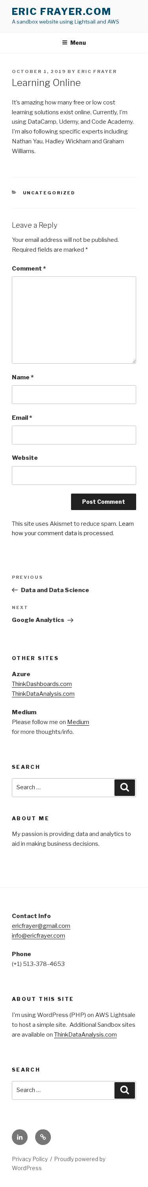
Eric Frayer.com (61, 11)
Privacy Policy (30, 1159)
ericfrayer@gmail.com (41, 925)
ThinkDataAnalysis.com (43, 693)
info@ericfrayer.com (38, 935)
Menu (78, 42)
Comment (29, 268)
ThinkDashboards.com (42, 684)
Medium (78, 722)
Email (22, 417)
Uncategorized (49, 193)
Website (25, 457)
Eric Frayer (97, 71)
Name (23, 377)
